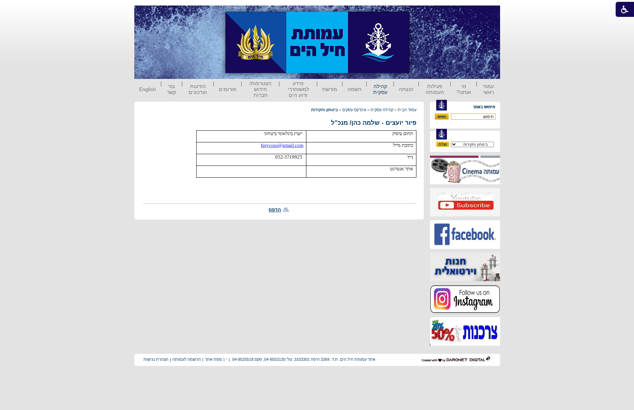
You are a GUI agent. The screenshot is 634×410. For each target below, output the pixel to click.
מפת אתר (213, 359)
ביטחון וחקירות (324, 110)
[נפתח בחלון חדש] (465, 182)
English (147, 89)
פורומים (227, 89)
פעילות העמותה (435, 89)
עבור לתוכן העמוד (423, 12)
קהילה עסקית (380, 89)
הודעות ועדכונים (198, 89)
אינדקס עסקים (354, 110)
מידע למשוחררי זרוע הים (298, 89)
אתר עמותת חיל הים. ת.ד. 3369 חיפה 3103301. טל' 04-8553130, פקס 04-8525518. (303, 359)
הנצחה (406, 89)
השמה (354, 89)
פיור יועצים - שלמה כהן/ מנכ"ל (373, 122)
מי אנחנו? (463, 89)
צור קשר (171, 89)
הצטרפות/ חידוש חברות (260, 89)
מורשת (329, 89)
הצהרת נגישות (155, 359)
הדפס (275, 210)
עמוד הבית (407, 110)
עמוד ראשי (488, 89)
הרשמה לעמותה (186, 359)
